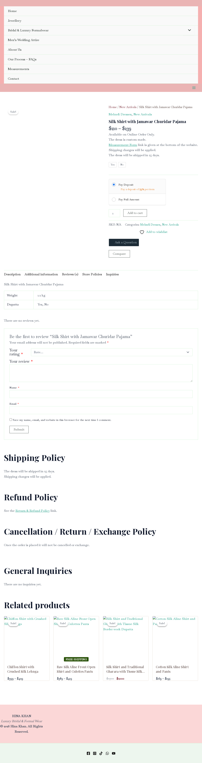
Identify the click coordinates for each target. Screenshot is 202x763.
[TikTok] (101, 753)
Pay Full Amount (129, 199)
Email (14, 403)
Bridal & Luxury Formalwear (28, 30)
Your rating (16, 352)
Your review (21, 361)
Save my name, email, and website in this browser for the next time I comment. (62, 420)
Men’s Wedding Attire (23, 40)
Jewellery (14, 21)
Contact (13, 79)
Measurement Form (123, 145)
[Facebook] (88, 753)
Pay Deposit (126, 184)
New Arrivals (128, 107)
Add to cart (135, 213)
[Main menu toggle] (194, 88)
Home (12, 11)
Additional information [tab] (41, 274)
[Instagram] (94, 753)
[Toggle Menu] (188, 30)
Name (14, 387)
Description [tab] (12, 274)
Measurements (18, 69)
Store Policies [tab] (92, 274)
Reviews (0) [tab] (70, 274)
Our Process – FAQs (22, 59)
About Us (15, 50)
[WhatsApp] (107, 753)
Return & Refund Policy (32, 511)
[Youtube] (113, 753)
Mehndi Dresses (120, 114)
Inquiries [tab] (112, 274)
